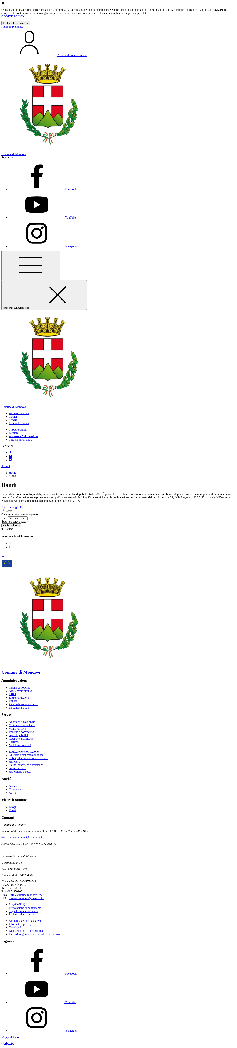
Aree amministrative (20, 690)
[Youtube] (10, 456)
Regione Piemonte (12, 26)
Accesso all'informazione (23, 436)
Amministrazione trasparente (25, 920)
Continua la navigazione (16, 23)
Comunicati (15, 789)
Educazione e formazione (24, 751)
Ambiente (14, 761)
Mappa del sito (10, 1037)
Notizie (13, 786)
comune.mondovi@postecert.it (26, 898)
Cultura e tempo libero (22, 725)
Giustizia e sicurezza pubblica (26, 754)
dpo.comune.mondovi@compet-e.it (22, 837)
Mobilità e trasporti (20, 745)
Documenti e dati (19, 707)
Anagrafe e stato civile (22, 721)
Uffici (12, 694)
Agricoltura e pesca (20, 771)
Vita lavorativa (17, 728)
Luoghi (13, 807)
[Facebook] (10, 452)
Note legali (15, 927)
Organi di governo (19, 687)
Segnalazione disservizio (23, 911)
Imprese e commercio (21, 731)
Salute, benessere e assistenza (26, 764)
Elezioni (14, 432)
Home (12, 472)
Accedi (5, 466)
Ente (4, 518)
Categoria (7, 514)
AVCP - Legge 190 (12, 507)
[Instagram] (10, 460)
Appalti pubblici (18, 735)
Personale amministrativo (23, 704)
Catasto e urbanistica (21, 738)
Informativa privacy (20, 924)
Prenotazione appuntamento (25, 907)
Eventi (12, 810)
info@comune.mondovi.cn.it (26, 894)
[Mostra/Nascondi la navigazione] (30, 265)
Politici (13, 700)
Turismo (14, 741)
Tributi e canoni (18, 429)
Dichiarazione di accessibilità (26, 930)
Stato (4, 521)
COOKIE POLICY (13, 16)
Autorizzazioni (17, 768)
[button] (19, 413)
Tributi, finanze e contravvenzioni (28, 758)
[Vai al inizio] (2, 557)
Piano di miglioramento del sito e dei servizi (34, 934)
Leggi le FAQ (17, 904)
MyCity (9, 1043)
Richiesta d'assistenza (21, 914)
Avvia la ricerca (11, 525)
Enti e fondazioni (19, 697)
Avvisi (12, 792)
